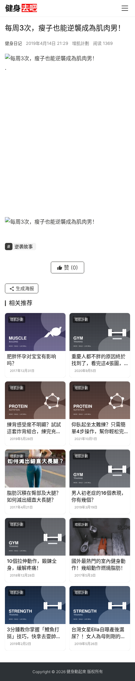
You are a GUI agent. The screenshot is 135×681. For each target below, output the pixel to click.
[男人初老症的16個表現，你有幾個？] (99, 469)
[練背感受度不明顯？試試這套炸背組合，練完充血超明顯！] (35, 400)
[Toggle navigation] (125, 8)
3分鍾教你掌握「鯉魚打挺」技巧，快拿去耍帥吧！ (33, 633)
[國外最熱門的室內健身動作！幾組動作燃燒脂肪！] (99, 537)
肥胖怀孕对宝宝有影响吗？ (31, 359)
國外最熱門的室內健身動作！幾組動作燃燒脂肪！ (98, 564)
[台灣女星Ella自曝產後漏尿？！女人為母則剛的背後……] (99, 605)
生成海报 (24, 288)
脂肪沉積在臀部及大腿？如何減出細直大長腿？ (34, 496)
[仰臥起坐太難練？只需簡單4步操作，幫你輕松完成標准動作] (99, 400)
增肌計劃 (80, 43)
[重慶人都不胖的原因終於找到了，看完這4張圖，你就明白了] (99, 332)
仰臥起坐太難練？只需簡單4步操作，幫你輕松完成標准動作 (98, 428)
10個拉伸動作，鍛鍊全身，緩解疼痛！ (32, 564)
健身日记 (13, 43)
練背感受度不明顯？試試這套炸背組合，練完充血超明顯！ (34, 428)
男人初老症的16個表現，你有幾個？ (98, 496)
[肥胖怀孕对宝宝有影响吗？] (35, 332)
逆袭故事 (23, 246)
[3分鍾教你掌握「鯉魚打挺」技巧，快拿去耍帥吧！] (35, 605)
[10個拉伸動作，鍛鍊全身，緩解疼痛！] (35, 537)
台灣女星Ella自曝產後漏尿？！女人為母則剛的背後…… (98, 633)
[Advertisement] (67, 146)
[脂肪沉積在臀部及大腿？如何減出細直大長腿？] (35, 469)
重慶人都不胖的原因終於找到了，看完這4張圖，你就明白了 (98, 360)
